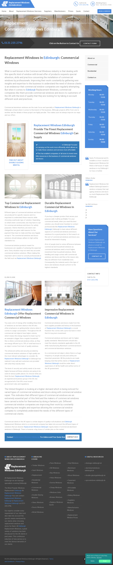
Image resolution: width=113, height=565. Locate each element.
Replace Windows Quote (56, 503)
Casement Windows (71, 481)
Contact (86, 11)
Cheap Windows (56, 488)
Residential (92, 71)
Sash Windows (37, 470)
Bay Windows (55, 473)
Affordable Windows (71, 489)
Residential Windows (35, 481)
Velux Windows (55, 478)
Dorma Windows (56, 483)
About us (91, 58)
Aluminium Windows (71, 469)
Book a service (104, 11)
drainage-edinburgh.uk (94, 463)
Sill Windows (54, 468)
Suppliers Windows (71, 501)
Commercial (92, 65)
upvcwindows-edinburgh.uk (95, 480)
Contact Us (71, 437)
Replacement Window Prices (72, 516)
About (11, 11)
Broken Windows (56, 497)
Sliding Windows (74, 495)
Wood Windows (73, 475)
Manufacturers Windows (73, 509)
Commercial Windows (36, 489)
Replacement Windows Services (28, 11)
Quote (78, 11)
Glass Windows (37, 502)
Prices (70, 11)
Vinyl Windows (73, 463)
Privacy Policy (20, 561)
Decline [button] (92, 561)
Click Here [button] (99, 557)
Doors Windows (38, 507)
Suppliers (48, 11)
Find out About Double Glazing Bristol (16, 162)
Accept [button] (104, 561)
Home (4, 11)
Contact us (92, 77)
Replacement (37, 475)
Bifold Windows (38, 512)
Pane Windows (55, 463)
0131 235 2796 (83, 5)
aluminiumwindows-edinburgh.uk (92, 469)
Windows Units (55, 492)
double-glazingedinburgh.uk (95, 475)
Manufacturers (59, 11)
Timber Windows (38, 465)
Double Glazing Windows (37, 496)
